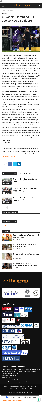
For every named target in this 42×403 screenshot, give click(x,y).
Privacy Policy (13, 389)
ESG (36, 387)
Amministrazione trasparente (18, 387)
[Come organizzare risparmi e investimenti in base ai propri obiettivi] (7, 266)
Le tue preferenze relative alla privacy (22, 397)
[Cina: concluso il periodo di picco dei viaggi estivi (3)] (7, 181)
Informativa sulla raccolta (12, 401)
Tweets (4, 225)
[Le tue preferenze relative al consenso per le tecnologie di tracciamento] (38, 399)
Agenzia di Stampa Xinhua (6, 183)
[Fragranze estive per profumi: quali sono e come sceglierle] (7, 256)
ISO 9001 (30, 387)
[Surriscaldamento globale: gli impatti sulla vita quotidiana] (7, 247)
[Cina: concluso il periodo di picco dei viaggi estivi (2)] (7, 190)
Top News (10, 10)
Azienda (6, 387)
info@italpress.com (9, 156)
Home (3, 10)
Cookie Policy (22, 389)
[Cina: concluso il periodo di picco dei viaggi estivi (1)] (7, 200)
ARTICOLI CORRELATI (9, 174)
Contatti (30, 389)
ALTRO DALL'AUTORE (25, 174)
